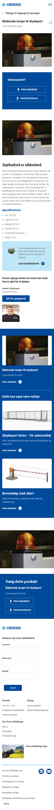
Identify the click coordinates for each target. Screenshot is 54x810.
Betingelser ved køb (10, 787)
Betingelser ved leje (10, 792)
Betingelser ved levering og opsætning (18, 798)
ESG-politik (6, 731)
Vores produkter (34, 705)
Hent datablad (29, 89)
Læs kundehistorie (28, 263)
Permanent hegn (9, 735)
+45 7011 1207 (8, 705)
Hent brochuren (29, 98)
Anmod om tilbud (9, 714)
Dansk (6, 803)
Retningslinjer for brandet (13, 781)
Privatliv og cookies (10, 776)
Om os (5, 726)
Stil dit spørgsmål (16, 298)
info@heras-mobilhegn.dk (13, 710)
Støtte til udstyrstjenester (38, 710)
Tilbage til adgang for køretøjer (22, 13)
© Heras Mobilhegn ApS (12, 770)
